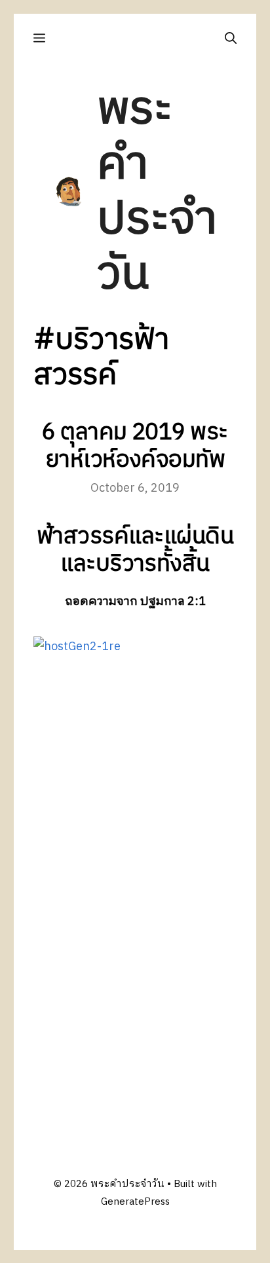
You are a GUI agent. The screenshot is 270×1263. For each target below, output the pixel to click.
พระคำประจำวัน (157, 192)
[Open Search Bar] (230, 38)
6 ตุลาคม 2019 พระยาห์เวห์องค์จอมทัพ (135, 446)
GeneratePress (135, 1202)
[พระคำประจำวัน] (69, 192)
